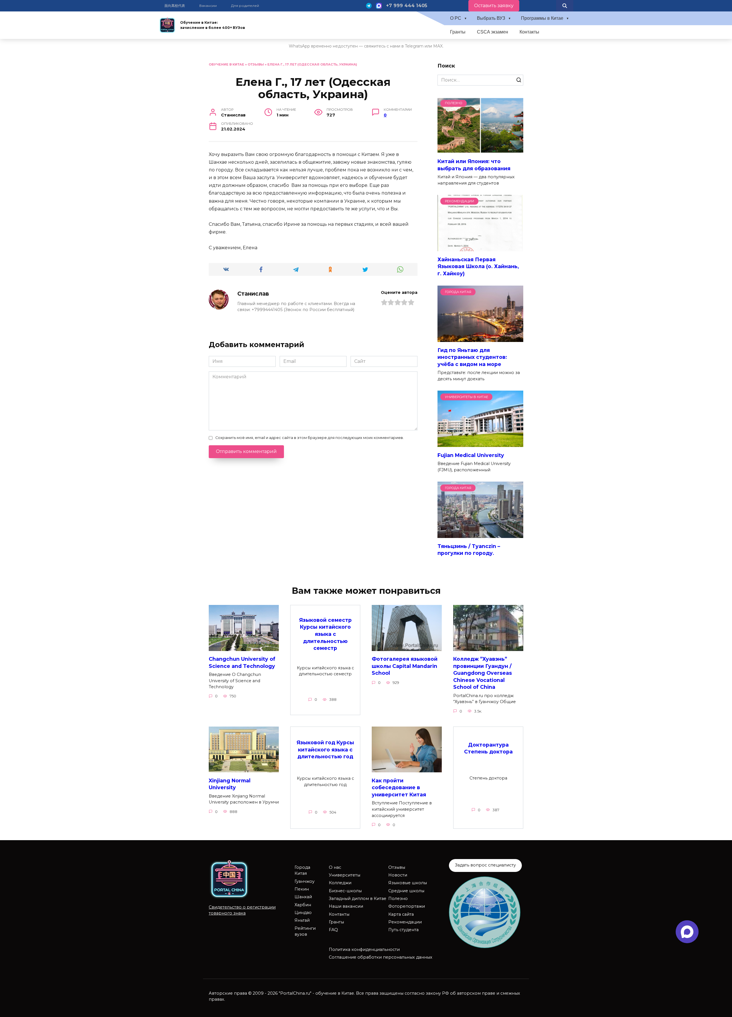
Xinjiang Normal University (229, 783)
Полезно (398, 898)
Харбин (303, 904)
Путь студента (403, 929)
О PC (455, 18)
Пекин (302, 889)
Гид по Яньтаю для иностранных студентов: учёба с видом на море (472, 357)
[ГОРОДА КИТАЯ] (480, 338)
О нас (335, 867)
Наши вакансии (346, 906)
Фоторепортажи (406, 906)
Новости (397, 875)
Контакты (529, 31)
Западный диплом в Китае (357, 898)
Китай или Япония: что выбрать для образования (473, 164)
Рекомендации (405, 922)
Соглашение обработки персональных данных (380, 957)
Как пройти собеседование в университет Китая (399, 787)
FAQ (333, 929)
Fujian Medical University (470, 455)
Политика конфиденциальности (364, 949)
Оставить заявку (494, 5)
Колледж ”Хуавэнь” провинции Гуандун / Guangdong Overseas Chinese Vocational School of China (482, 673)
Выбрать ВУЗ (491, 18)
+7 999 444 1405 (406, 5)
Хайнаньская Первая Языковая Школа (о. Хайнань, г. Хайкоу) (478, 266)
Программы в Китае (542, 18)
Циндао (303, 912)
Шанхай (303, 896)
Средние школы (406, 890)
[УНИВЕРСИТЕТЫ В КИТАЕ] (480, 443)
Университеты (344, 875)
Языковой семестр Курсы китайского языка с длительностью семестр (325, 634)
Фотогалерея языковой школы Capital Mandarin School (404, 666)
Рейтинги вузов (305, 931)
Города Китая (302, 870)
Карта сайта (401, 914)
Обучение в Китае (226, 64)
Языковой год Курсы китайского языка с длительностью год (325, 749)
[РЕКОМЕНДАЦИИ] (480, 247)
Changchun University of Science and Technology (242, 662)
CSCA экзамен (492, 31)
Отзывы (256, 64)
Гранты (458, 31)
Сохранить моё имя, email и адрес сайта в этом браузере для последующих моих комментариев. (309, 438)
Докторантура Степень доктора (488, 748)
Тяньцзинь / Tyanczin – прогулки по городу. (468, 549)
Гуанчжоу (305, 881)
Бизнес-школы (345, 890)
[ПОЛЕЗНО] (480, 150)
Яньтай (302, 920)
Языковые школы (407, 882)
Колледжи (340, 882)
